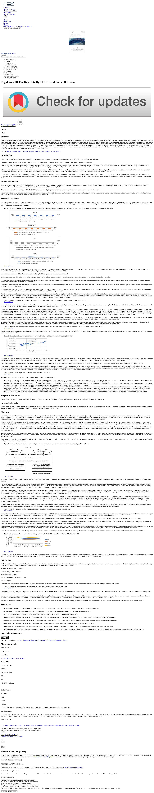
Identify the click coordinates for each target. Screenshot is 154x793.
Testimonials (50, 725)
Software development (7, 736)
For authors (9, 725)
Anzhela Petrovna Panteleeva (9, 124)
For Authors (7, 12)
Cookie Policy (79, 767)
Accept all (4, 760)
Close (2, 742)
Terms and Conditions (61, 725)
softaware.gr (19, 736)
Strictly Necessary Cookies (10, 771)
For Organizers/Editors (10, 11)
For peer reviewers (31, 725)
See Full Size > (8, 266)
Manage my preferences (14, 760)
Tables (15, 56)
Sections (3, 56)
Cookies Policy (13, 735)
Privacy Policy (5, 735)
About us (6, 7)
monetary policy (39, 151)
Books (6, 25)
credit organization (50, 151)
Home (6, 20)
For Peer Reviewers (9, 14)
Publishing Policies (9, 9)
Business (9, 151)
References (21, 56)
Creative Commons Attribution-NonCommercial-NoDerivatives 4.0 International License (43, 640)
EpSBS (6, 23)
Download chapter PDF (8, 53)
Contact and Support (73, 725)
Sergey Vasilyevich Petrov (8, 126)
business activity (17, 151)
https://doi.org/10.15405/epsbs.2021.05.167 (13, 658)
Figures (10, 56)
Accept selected (12, 791)
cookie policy (49, 757)
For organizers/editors (19, 725)
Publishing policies (41, 725)
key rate (58, 151)
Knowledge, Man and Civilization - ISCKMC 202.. (18, 26)
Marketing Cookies (8, 777)
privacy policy (38, 757)
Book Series (7, 21)
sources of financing (28, 151)
